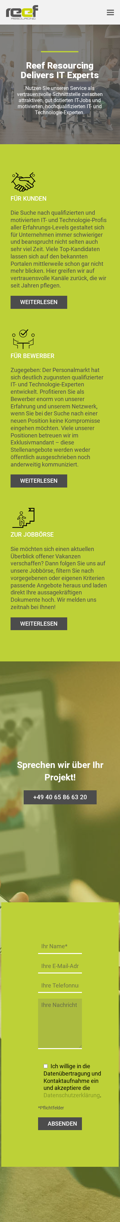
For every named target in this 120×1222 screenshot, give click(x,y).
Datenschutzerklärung (72, 1095)
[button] (110, 12)
